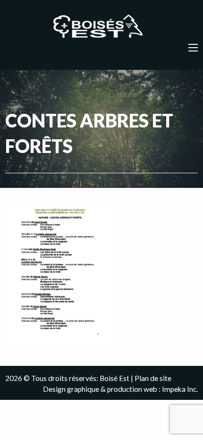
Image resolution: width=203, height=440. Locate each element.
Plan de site (153, 378)
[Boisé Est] (101, 27)
